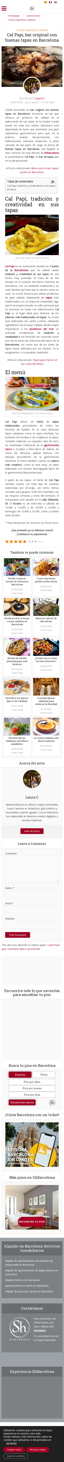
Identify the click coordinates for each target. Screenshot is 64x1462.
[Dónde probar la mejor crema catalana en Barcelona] (17, 606)
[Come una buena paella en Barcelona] (46, 567)
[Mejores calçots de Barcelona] (46, 606)
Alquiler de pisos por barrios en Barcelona (29, 1291)
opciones (11, 1443)
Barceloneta (21, 270)
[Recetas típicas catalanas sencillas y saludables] (17, 726)
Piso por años (32, 1082)
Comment (11, 853)
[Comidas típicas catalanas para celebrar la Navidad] (46, 686)
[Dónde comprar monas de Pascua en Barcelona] (17, 567)
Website (9, 918)
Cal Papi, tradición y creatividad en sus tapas (31, 185)
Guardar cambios (16, 1456)
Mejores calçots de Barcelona (46, 620)
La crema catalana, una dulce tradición (46, 739)
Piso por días (32, 1094)
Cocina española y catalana (32, 30)
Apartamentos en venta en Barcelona (27, 1285)
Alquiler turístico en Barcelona (22, 1280)
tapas (49, 297)
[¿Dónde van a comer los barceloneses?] (46, 646)
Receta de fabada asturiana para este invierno (17, 661)
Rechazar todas (38, 1449)
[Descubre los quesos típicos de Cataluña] (17, 686)
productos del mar (42, 329)
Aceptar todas (14, 1449)
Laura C (39, 98)
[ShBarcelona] (32, 8)
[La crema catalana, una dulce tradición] (46, 726)
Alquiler (20, 1074)
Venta (43, 1074)
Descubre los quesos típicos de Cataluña (17, 699)
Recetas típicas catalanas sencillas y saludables (17, 741)
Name (9, 888)
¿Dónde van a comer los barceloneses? (46, 660)
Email (9, 903)
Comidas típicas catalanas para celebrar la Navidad (46, 701)
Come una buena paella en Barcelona (46, 580)
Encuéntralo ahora (22, 1102)
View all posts (32, 831)
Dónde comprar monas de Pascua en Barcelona (17, 581)
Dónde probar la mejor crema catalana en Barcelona (17, 621)
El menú (11, 189)
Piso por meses (32, 1088)
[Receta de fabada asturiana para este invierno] (17, 646)
